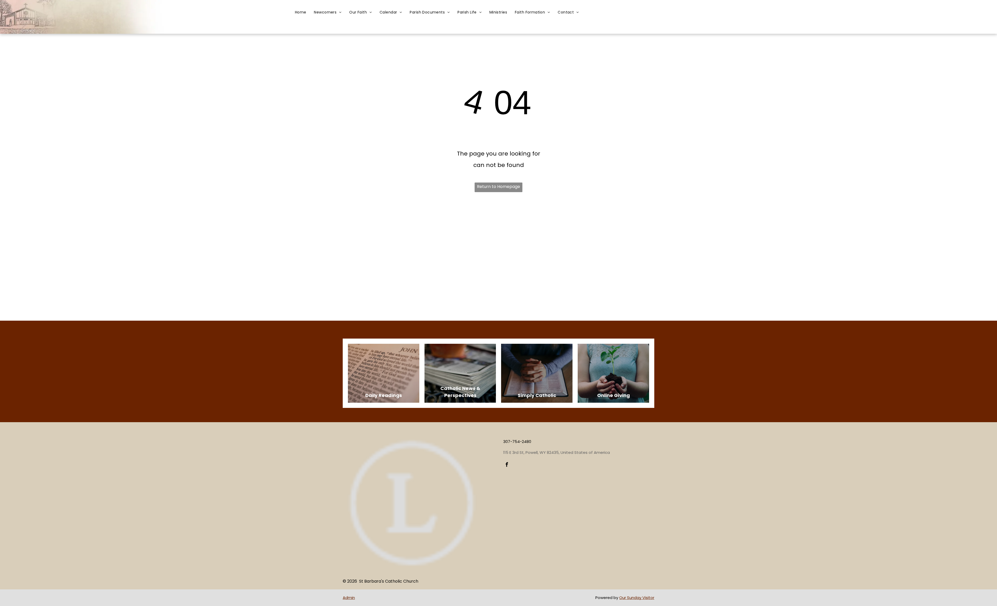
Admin (349, 597)
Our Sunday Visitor (636, 597)
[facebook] (506, 465)
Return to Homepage (498, 187)
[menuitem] (300, 12)
